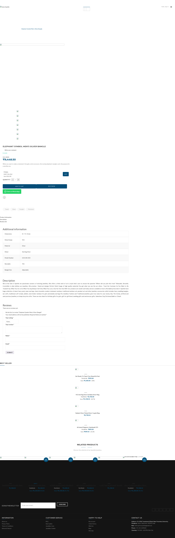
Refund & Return (6, 528)
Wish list (91, 526)
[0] (174, 7)
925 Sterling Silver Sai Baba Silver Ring (87, 394)
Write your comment (10, 150)
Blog (90, 528)
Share (14, 209)
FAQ (47, 521)
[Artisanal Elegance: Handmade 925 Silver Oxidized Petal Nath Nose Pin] (76, 421)
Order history (92, 524)
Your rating (10, 318)
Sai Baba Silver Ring (36, 486)
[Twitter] (157, 510)
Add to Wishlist (4, 197)
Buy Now (51, 186)
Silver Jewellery (10, 29)
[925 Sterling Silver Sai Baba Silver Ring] (76, 388)
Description (3, 219)
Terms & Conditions (7, 526)
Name (8, 335)
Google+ (21, 209)
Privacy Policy (6, 524)
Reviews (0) (3, 221)
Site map (91, 530)
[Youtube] (168, 510)
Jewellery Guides (51, 528)
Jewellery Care (50, 526)
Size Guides (49, 524)
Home (1, 29)
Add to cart (19, 186)
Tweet (7, 209)
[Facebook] (154, 510)
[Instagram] (165, 510)
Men (18, 29)
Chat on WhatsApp (13, 191)
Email (8, 344)
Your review (10, 324)
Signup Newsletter (10, 506)
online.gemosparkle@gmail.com (143, 525)
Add (65, 174)
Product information (5, 217)
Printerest (31, 209)
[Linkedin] (172, 510)
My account (92, 521)
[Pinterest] (161, 510)
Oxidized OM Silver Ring (12, 486)
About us (4, 521)
